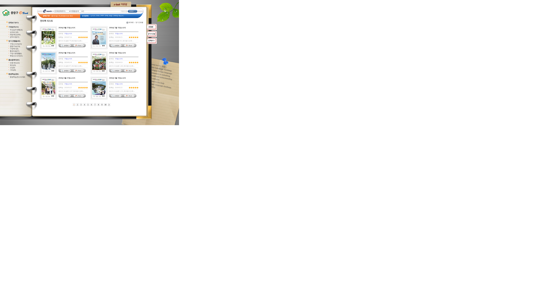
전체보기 (13, 23)
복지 (13, 65)
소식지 (92, 15)
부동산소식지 (16, 56)
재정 (110, 15)
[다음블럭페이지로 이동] (109, 105)
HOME (131, 22)
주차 (97, 15)
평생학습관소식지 (17, 77)
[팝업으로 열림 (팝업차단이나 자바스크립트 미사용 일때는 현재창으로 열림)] (79, 47)
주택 (106, 15)
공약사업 (14, 37)
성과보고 (14, 32)
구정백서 (14, 49)
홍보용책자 (13, 60)
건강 (12, 68)
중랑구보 (15, 46)
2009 (102, 15)
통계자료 (14, 51)
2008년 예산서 (118, 15)
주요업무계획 (16, 30)
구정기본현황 (16, 53)
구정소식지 (16, 44)
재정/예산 (15, 35)
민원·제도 (14, 63)
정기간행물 (14, 41)
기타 (13, 70)
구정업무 (13, 27)
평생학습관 (13, 74)
